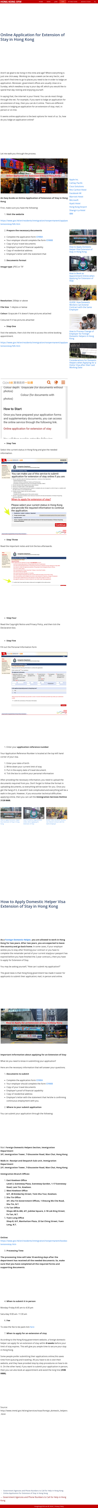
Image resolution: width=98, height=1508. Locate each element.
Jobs (56, 2)
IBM (71, 213)
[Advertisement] (49, 17)
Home (41, 2)
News (49, 2)
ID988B (49, 240)
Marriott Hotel (76, 196)
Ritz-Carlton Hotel (77, 189)
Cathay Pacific (76, 183)
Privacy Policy (59, 1506)
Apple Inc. (74, 179)
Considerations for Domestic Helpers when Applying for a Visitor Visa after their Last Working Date (82, 364)
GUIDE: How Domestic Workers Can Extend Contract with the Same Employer (56, 822)
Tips (62, 2)
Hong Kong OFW (10, 1)
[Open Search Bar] (95, 1)
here (32, 1327)
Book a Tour (85, 2)
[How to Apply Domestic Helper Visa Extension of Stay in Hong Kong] (10, 813)
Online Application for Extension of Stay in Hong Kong (25, 1493)
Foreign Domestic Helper (18, 939)
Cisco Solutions (76, 186)
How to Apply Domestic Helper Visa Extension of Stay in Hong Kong (10, 822)
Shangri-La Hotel (77, 210)
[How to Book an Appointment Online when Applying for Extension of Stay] (33, 813)
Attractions (72, 2)
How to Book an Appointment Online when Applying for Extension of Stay (32, 822)
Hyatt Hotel (74, 203)
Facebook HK (75, 193)
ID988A (39, 237)
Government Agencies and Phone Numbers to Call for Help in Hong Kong (33, 1490)
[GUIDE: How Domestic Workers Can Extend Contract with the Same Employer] (56, 813)
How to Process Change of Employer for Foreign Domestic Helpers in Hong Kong (81, 335)
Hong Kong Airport (78, 207)
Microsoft (73, 200)
